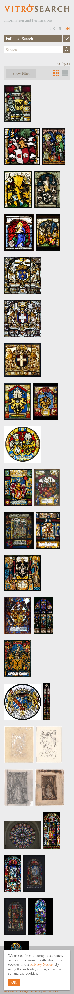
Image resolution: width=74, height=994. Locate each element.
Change (66, 38)
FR (52, 28)
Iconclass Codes (50, 991)
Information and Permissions (28, 20)
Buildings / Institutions (30, 991)
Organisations (10, 991)
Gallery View (65, 73)
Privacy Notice (41, 964)
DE (59, 28)
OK (14, 982)
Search (66, 49)
